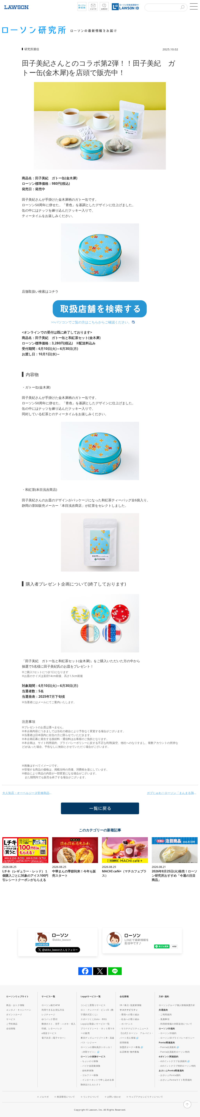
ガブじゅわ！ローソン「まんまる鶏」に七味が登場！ (172, 793)
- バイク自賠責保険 (90, 1065)
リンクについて (91, 1096)
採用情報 (124, 1042)
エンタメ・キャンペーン (18, 1009)
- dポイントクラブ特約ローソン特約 (177, 1065)
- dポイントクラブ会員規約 (173, 1061)
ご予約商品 (12, 1023)
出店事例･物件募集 (129, 1051)
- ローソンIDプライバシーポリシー (177, 1037)
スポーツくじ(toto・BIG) (94, 1019)
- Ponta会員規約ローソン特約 (174, 1051)
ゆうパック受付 (49, 1019)
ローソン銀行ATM (51, 1005)
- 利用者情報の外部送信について (175, 1023)
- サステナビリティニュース (134, 1028)
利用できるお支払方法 (53, 1009)
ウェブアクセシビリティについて (146, 1096)
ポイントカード (14, 1014)
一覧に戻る (100, 808)
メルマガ (44, 1096)
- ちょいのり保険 (89, 1061)
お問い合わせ (114, 1096)
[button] (194, 6)
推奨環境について (66, 1096)
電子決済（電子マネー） (54, 1037)
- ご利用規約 (165, 1014)
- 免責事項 (164, 1019)
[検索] (182, 7)
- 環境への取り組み (129, 1014)
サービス (10, 1019)
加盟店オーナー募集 (130, 1047)
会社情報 (10, 1028)
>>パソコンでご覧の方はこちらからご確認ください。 (91, 322)
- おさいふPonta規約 (170, 1075)
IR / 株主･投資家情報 (131, 1005)
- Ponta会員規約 (168, 1047)
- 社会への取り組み (129, 1019)
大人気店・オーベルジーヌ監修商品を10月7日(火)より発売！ (27, 793)
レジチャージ (48, 1014)
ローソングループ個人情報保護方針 (177, 1005)
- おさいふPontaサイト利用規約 (175, 1079)
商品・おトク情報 (15, 1005)
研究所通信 (31, 49)
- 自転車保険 (87, 1070)
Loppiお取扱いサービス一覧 (95, 1023)
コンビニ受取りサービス (93, 1005)
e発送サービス (49, 1033)
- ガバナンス (126, 1023)
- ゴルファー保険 (89, 1075)
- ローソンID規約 (168, 1033)
